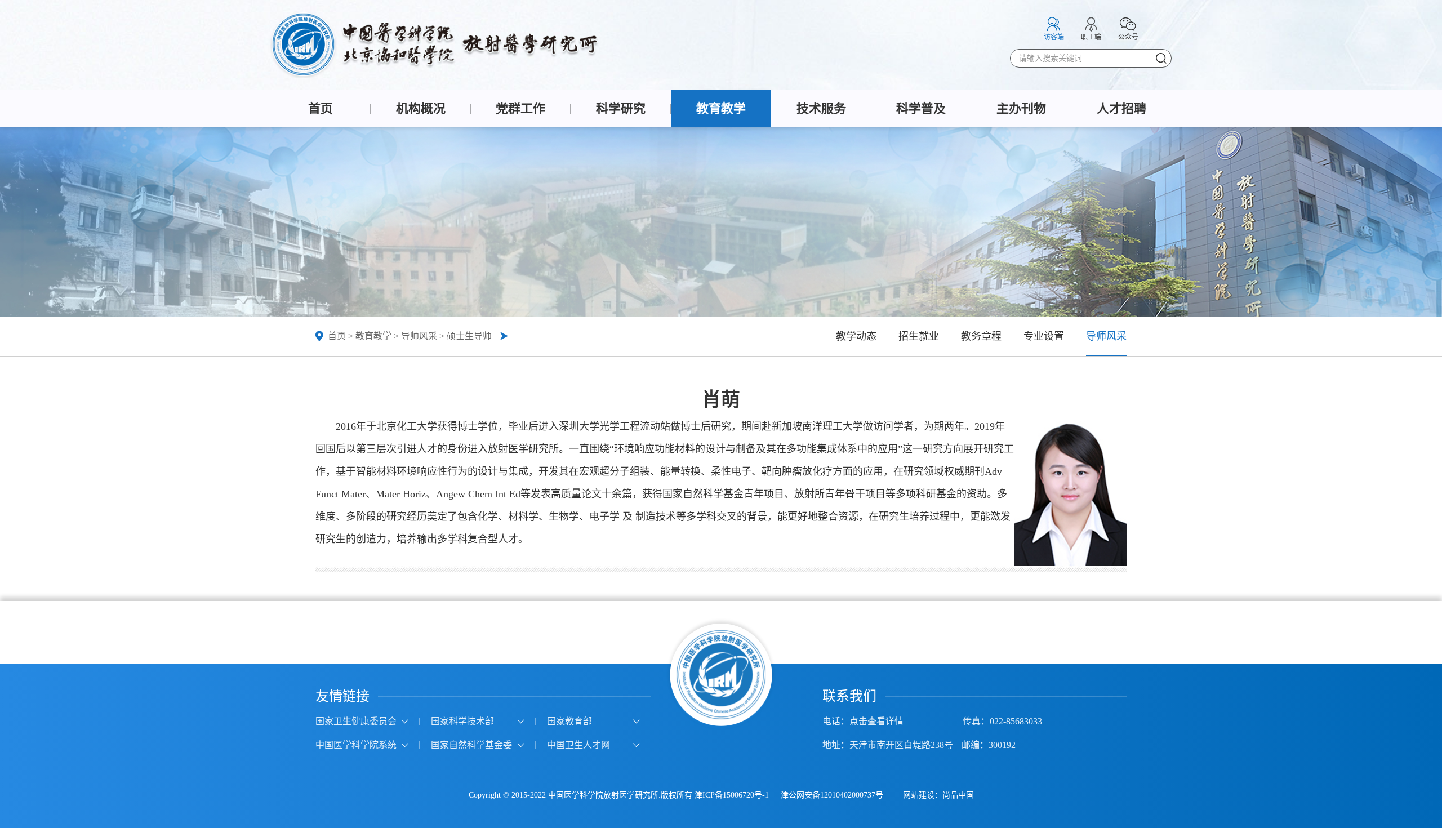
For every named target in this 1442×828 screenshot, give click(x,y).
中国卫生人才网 (578, 745)
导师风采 (419, 336)
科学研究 (621, 108)
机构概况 (421, 108)
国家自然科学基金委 (471, 745)
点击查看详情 (876, 721)
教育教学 (721, 108)
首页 (320, 108)
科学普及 (921, 108)
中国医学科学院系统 (356, 745)
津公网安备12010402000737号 (833, 795)
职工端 (1091, 37)
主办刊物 (1021, 108)
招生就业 (918, 336)
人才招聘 (1121, 108)
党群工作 (520, 108)
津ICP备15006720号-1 (732, 795)
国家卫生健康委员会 (356, 721)
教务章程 (981, 336)
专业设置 (1043, 336)
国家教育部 (569, 721)
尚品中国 (958, 795)
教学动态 (856, 336)
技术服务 (821, 108)
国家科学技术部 (462, 721)
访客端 (1054, 37)
